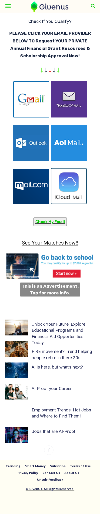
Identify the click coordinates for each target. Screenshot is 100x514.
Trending (13, 466)
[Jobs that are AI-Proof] (16, 435)
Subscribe (58, 466)
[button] (7, 6)
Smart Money (35, 466)
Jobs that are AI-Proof (54, 431)
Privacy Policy (27, 473)
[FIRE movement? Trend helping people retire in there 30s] (16, 349)
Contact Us (51, 473)
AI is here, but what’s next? (57, 367)
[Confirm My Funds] (50, 146)
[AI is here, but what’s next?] (16, 370)
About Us (71, 473)
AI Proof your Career (52, 388)
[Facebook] (48, 450)
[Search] (93, 6)
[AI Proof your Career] (16, 392)
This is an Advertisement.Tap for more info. (50, 289)
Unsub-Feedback (50, 479)
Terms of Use (80, 466)
